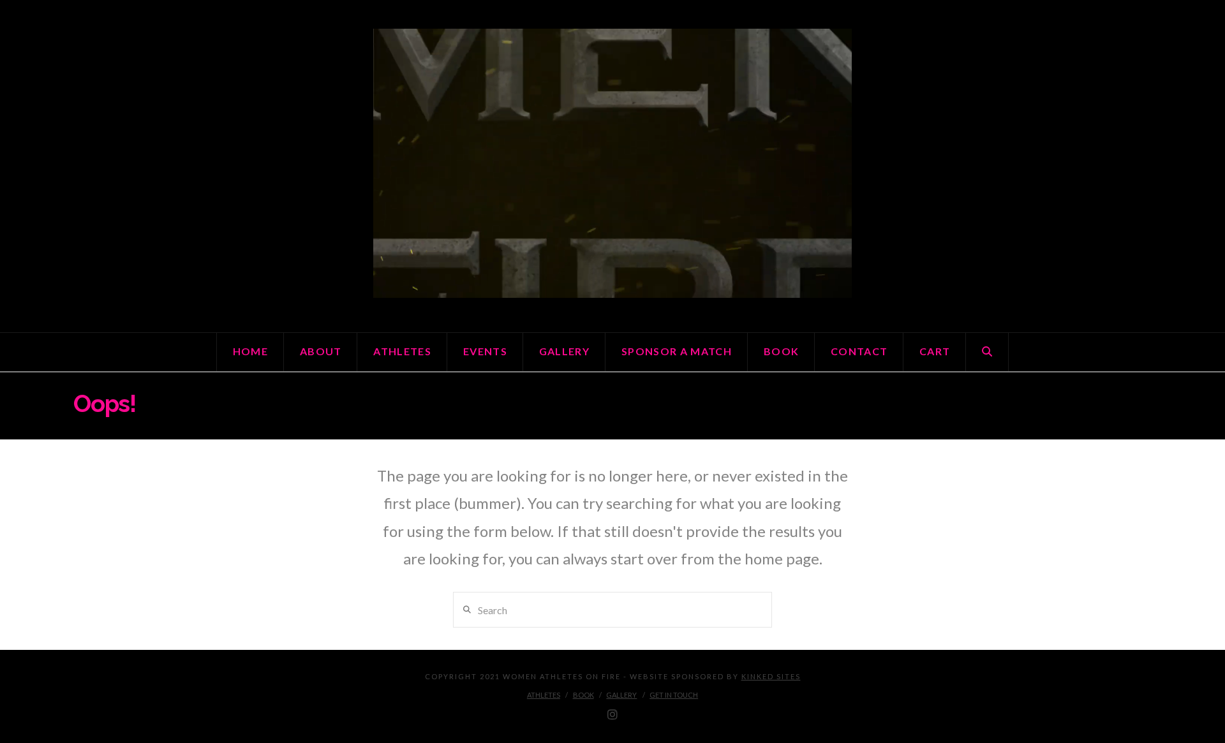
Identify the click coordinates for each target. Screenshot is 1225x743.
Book (583, 695)
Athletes (543, 695)
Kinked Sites (771, 676)
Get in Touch (674, 695)
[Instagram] (612, 715)
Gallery (621, 695)
